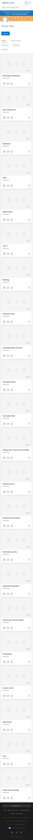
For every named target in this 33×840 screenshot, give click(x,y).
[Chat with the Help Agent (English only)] (26, 2)
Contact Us (19, 813)
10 (29, 513)
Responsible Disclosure (20, 821)
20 (29, 445)
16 (29, 377)
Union (5, 178)
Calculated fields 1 (9, 382)
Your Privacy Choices (18, 828)
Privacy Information (24, 817)
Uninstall (10, 824)
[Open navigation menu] (30, 3)
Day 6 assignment (9, 110)
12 (29, 411)
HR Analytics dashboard (11, 76)
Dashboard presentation (11, 518)
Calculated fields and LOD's (13, 348)
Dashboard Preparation (11, 586)
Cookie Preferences (20, 824)
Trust (5, 810)
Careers (13, 813)
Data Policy (8, 821)
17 (29, 479)
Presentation (7, 654)
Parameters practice (10, 552)
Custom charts (8, 688)
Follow (5, 33)
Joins (4, 756)
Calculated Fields (9, 416)
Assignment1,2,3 (9, 484)
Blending (6, 280)
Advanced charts (9, 314)
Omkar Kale (6, 78)
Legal (4, 817)
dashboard (6, 144)
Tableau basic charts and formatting (16, 450)
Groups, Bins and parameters (13, 620)
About (16, 810)
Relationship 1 (8, 212)
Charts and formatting (11, 790)
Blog (9, 810)
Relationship (7, 722)
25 (29, 785)
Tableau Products (24, 810)
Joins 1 (5, 246)
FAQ (13, 810)
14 (29, 581)
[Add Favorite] (29, 83)
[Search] (3, 7)
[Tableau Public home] (8, 3)
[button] (12, 832)
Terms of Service (12, 817)
